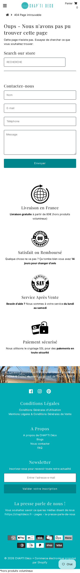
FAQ (39, 447)
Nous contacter (40, 443)
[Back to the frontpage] (8, 14)
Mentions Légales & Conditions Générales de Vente (40, 414)
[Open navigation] (5, 5)
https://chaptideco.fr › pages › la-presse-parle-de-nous (40, 514)
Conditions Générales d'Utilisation (40, 409)
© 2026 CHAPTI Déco (18, 558)
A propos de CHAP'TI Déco (40, 435)
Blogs (40, 439)
